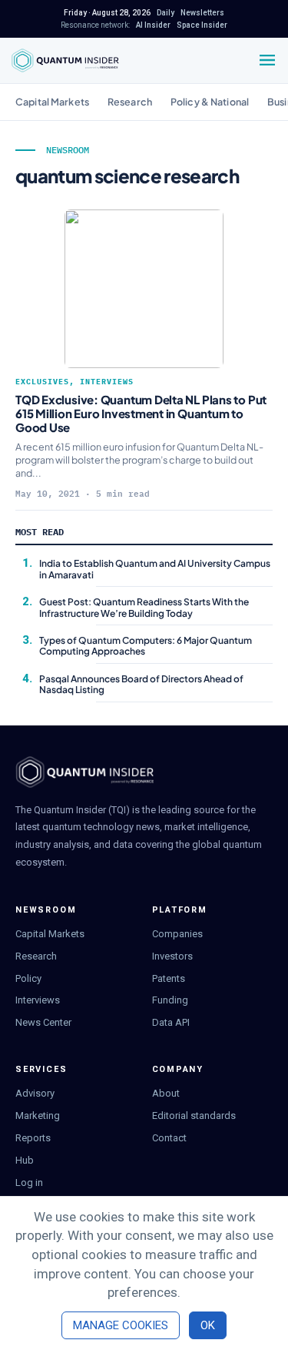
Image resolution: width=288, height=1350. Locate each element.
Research (130, 101)
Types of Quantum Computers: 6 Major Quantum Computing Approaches (145, 646)
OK (207, 1325)
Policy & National (209, 101)
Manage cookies (120, 1325)
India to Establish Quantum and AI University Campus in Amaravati (154, 569)
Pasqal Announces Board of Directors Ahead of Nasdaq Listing (141, 684)
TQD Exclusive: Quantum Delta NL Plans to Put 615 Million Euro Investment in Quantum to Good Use (140, 413)
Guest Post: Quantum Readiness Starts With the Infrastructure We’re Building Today (144, 607)
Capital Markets (52, 101)
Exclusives (42, 382)
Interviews (107, 382)
